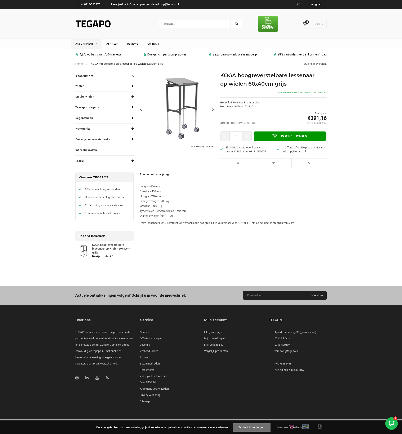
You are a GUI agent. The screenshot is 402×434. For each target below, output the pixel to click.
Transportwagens (87, 107)
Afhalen (112, 43)
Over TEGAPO (148, 382)
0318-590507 (92, 4)
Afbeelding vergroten (204, 147)
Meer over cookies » (289, 427)
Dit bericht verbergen (251, 427)
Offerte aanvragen (151, 338)
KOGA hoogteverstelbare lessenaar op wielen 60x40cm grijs (127, 63)
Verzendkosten (149, 351)
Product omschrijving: (155, 174)
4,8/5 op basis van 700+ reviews (101, 54)
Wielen (79, 86)
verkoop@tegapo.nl (286, 351)
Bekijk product (101, 256)
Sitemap (145, 401)
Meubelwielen (84, 96)
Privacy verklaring (150, 395)
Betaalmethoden (150, 363)
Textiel (79, 160)
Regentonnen (84, 118)
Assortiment (84, 43)
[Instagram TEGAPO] (77, 377)
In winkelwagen (294, 136)
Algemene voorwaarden (154, 388)
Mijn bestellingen (214, 338)
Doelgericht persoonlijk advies (167, 54)
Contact (153, 43)
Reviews (132, 43)
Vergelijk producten (216, 351)
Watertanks (82, 128)
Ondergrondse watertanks (92, 139)
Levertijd (145, 344)
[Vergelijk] (298, 4)
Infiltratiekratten (86, 150)
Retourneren (147, 369)
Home (79, 63)
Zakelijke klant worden (153, 376)
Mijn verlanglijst (213, 344)
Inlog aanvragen (213, 332)
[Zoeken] (236, 24)
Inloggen (316, 4)
